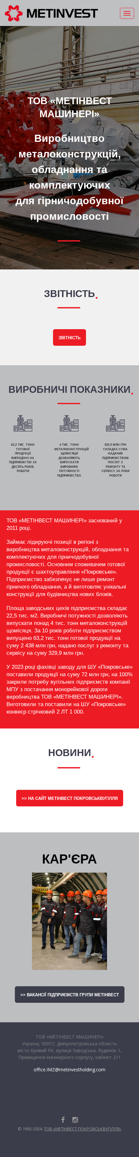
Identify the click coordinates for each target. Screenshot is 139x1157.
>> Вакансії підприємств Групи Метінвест (69, 994)
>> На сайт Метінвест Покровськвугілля (70, 798)
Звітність (69, 337)
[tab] (23, 447)
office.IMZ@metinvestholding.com (69, 1069)
